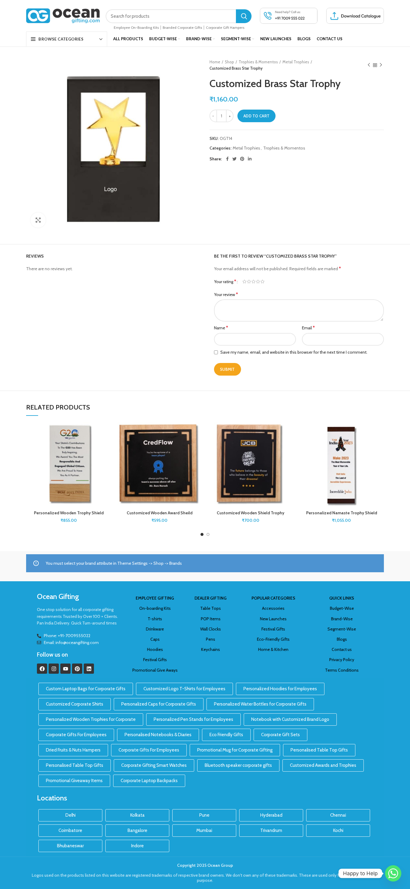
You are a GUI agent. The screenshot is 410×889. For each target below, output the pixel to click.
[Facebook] (42, 669)
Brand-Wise (342, 618)
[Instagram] (54, 669)
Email (308, 328)
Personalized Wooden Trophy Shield (69, 513)
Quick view (106, 459)
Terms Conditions (342, 670)
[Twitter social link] (234, 159)
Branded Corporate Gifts (182, 27)
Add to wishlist (106, 432)
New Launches (273, 618)
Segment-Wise (341, 629)
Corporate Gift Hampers (225, 27)
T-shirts (155, 618)
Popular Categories (273, 598)
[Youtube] (65, 669)
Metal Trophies (295, 61)
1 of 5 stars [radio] (244, 281)
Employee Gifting (155, 598)
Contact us (342, 649)
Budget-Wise (342, 608)
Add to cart (256, 115)
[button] (106, 445)
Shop (229, 61)
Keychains (210, 649)
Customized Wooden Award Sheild (159, 513)
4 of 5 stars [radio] (258, 281)
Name (221, 328)
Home (215, 61)
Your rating (225, 281)
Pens (210, 639)
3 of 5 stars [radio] (253, 281)
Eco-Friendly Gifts (273, 639)
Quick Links (341, 598)
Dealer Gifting (210, 598)
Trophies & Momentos (258, 61)
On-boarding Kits (155, 608)
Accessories (273, 608)
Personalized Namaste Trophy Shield (341, 513)
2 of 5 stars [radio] (249, 281)
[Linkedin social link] (249, 159)
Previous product (369, 65)
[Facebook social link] (227, 159)
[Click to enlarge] (38, 220)
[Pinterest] (77, 669)
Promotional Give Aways (155, 670)
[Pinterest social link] (242, 159)
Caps (155, 639)
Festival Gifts (155, 659)
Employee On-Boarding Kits (136, 27)
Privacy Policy (341, 659)
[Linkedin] (89, 669)
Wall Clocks (210, 629)
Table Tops (210, 608)
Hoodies (155, 649)
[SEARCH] (244, 16)
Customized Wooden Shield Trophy (250, 513)
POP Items (211, 618)
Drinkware (155, 629)
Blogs (342, 639)
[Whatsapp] (393, 873)
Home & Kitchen (273, 649)
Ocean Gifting (58, 596)
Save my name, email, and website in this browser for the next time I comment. (293, 352)
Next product (381, 65)
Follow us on (52, 654)
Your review (226, 294)
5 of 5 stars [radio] (262, 281)
